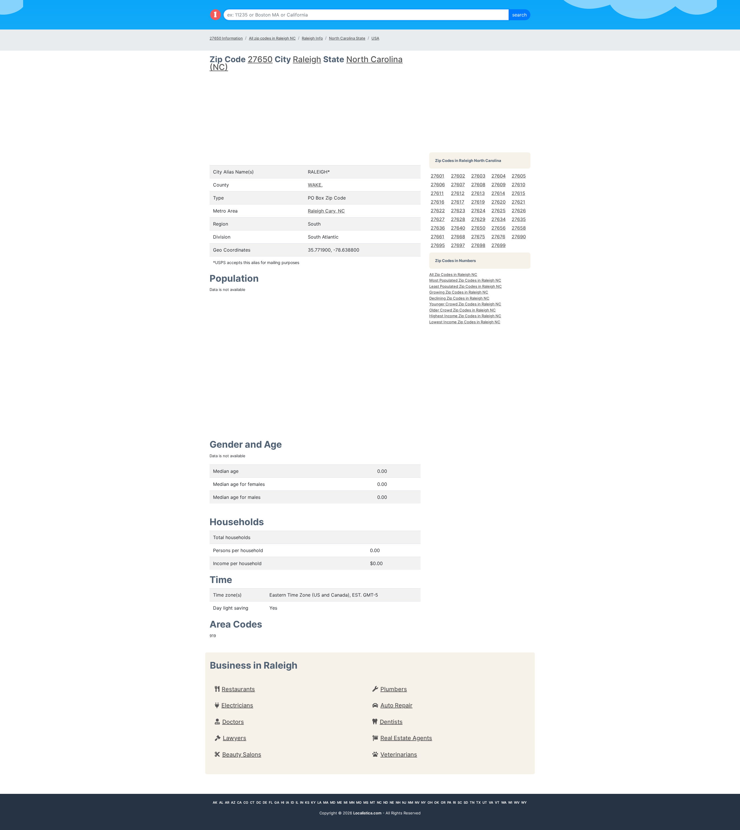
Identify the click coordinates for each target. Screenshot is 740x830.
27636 (438, 228)
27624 (478, 210)
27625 (498, 210)
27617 (457, 202)
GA (276, 803)
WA (503, 803)
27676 (498, 236)
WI (510, 803)
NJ (404, 803)
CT (252, 803)
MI (345, 803)
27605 (519, 176)
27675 (478, 236)
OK (436, 803)
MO (359, 803)
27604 (498, 176)
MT (372, 803)
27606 (438, 184)
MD (332, 803)
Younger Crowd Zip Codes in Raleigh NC (465, 304)
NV (417, 803)
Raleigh (307, 59)
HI (282, 803)
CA (239, 803)
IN (301, 803)
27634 (498, 219)
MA (325, 803)
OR (443, 803)
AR (227, 803)
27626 (519, 210)
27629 (478, 219)
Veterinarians (398, 754)
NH (398, 803)
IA (287, 803)
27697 (458, 245)
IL (297, 803)
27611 (437, 193)
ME (339, 803)
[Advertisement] (315, 113)
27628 (458, 219)
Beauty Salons (241, 754)
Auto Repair (396, 705)
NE (392, 803)
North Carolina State (347, 38)
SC (460, 803)
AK (215, 803)
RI (454, 803)
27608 (478, 184)
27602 (458, 176)
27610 (518, 184)
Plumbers (393, 689)
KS (307, 803)
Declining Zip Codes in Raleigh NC (459, 298)
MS (365, 803)
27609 (498, 184)
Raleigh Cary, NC (326, 211)
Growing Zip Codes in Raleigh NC (458, 292)
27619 (478, 202)
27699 (498, 245)
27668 (458, 236)
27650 (260, 59)
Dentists (391, 721)
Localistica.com (367, 813)
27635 (519, 219)
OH (430, 803)
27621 (518, 202)
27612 (458, 193)
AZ (233, 803)
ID (292, 803)
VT (497, 803)
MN (351, 803)
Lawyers (234, 738)
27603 (478, 176)
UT (484, 803)
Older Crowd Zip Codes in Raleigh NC (462, 310)
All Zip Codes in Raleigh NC (453, 274)
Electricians (237, 705)
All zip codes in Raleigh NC (272, 38)
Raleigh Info (312, 38)
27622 (438, 210)
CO (245, 803)
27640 (458, 228)
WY (524, 803)
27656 (498, 228)
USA (375, 38)
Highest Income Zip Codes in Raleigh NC (465, 315)
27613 (478, 193)
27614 (498, 193)
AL (221, 803)
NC (379, 803)
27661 (437, 236)
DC (258, 803)
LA (319, 803)
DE (265, 803)
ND (385, 803)
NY (423, 803)
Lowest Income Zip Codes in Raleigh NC (464, 322)
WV (516, 803)
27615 (518, 193)
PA (449, 803)
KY (313, 803)
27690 (519, 236)
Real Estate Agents (406, 738)
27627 (438, 219)
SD (466, 803)
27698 (478, 245)
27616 (437, 202)
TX (478, 803)
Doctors (233, 721)
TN (472, 803)
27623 (458, 210)
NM (410, 803)
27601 (437, 176)
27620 (498, 202)
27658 (519, 228)
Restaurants (238, 689)
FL (271, 803)
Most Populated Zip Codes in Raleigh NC (465, 280)
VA (491, 803)
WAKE (314, 185)
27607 (458, 184)
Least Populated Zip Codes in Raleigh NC (465, 286)
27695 (438, 245)
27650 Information (226, 38)
